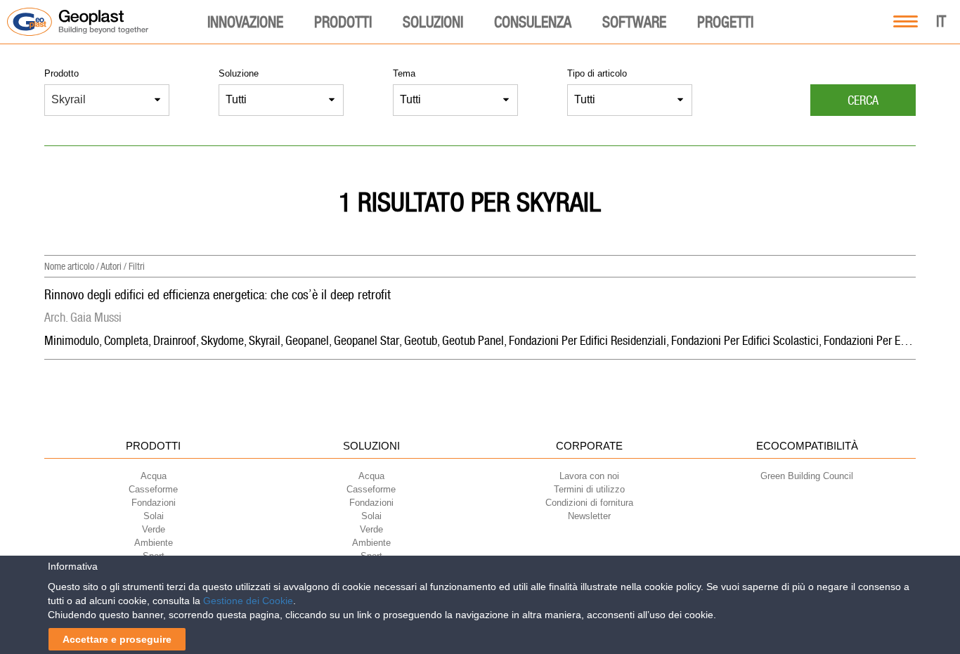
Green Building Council (806, 476)
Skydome (222, 340)
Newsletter (589, 516)
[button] (113, 100)
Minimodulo (71, 340)
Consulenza (532, 22)
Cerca (863, 100)
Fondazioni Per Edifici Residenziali (587, 340)
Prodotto (61, 73)
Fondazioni (153, 502)
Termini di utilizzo (589, 489)
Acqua (154, 476)
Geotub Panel (473, 340)
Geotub (420, 340)
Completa (126, 340)
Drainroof (174, 340)
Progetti (725, 22)
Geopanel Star (366, 340)
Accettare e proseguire (117, 639)
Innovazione (245, 22)
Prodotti (343, 22)
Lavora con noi (589, 476)
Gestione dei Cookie (248, 600)
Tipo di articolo (597, 73)
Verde (153, 529)
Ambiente (153, 542)
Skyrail (264, 340)
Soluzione (239, 73)
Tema (404, 73)
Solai (153, 516)
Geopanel (307, 340)
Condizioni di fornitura (589, 502)
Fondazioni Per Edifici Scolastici (745, 340)
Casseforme (153, 489)
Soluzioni (433, 22)
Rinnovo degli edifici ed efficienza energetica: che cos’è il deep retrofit (217, 294)
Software (634, 22)
